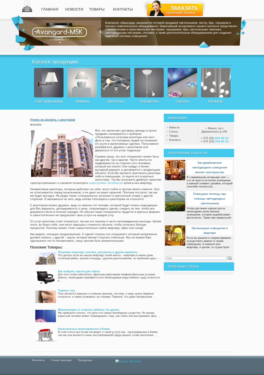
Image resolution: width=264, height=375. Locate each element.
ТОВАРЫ (97, 9)
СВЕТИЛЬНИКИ (49, 101)
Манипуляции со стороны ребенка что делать (88, 309)
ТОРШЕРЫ (149, 101)
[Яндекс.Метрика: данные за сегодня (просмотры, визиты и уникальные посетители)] (128, 361)
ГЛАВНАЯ (49, 9)
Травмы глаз (66, 290)
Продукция (85, 360)
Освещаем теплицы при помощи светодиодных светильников (209, 198)
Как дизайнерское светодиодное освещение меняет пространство (209, 167)
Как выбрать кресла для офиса (79, 271)
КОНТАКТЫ (123, 9)
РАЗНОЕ (215, 101)
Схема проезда (61, 360)
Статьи (173, 131)
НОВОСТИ (74, 9)
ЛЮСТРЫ (115, 101)
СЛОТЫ (182, 101)
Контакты (175, 139)
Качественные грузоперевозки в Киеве (84, 328)
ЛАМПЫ (82, 101)
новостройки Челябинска (106, 183)
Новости (174, 127)
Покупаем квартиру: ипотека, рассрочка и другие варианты (98, 252)
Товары (173, 135)
